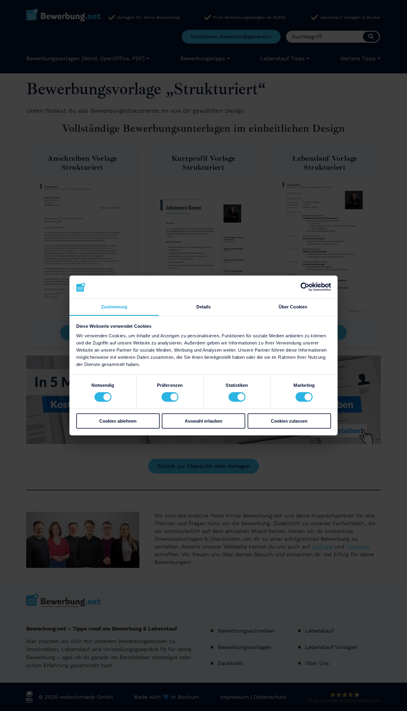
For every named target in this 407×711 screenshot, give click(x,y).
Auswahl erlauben (203, 420)
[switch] (169, 397)
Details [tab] (203, 306)
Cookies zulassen (289, 420)
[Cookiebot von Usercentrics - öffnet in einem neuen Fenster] (305, 286)
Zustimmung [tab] (114, 306)
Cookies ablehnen (117, 420)
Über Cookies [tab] (293, 306)
